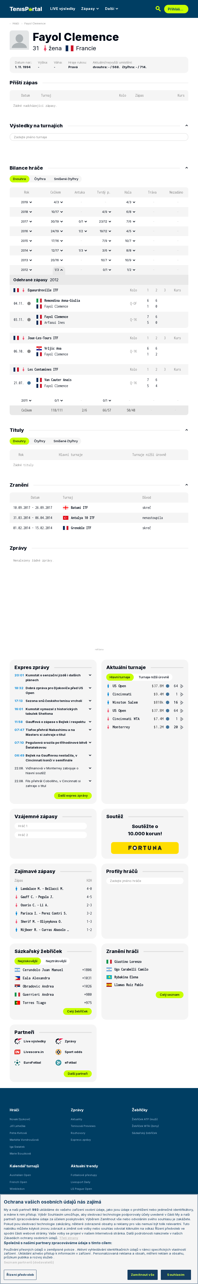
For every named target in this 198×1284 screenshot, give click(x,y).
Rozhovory (78, 1133)
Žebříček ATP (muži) (145, 1119)
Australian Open (20, 1175)
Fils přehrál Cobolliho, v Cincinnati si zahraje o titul (53, 783)
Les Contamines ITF (43, 369)
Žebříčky (140, 1110)
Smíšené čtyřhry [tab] (66, 179)
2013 (24, 260)
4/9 (104, 212)
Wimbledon (17, 1188)
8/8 (128, 250)
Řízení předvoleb (20, 1275)
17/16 (55, 241)
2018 (24, 212)
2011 (24, 400)
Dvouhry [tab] (19, 441)
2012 (24, 270)
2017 (24, 221)
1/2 (81, 231)
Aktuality (76, 1119)
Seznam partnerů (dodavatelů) (29, 1262)
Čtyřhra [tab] (40, 179)
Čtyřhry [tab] (39, 441)
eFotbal (71, 1062)
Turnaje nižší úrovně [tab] (154, 677)
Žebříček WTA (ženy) (145, 1126)
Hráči (16, 23)
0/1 (81, 221)
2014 (24, 250)
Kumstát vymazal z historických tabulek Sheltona (52, 711)
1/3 (81, 250)
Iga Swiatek (17, 1146)
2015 (24, 241)
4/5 (128, 231)
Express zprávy (81, 1139)
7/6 (128, 221)
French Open (18, 1182)
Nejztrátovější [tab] (56, 961)
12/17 (55, 250)
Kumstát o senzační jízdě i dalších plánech (53, 677)
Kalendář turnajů (24, 1166)
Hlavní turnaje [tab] (120, 677)
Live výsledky (35, 1041)
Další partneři (78, 1073)
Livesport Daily (80, 1182)
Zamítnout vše (142, 1275)
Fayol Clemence (35, 23)
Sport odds (73, 1052)
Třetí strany (68, 1238)
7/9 (104, 241)
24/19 (55, 231)
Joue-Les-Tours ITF (43, 338)
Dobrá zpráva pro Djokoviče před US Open (54, 690)
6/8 (128, 212)
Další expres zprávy (73, 795)
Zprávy (70, 1041)
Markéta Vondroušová (24, 1139)
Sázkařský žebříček (144, 1133)
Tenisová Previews (83, 1126)
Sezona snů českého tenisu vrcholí (54, 701)
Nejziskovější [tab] (27, 961)
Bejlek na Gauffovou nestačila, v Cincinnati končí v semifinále (51, 757)
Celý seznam (169, 994)
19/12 (103, 231)
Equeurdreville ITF (43, 290)
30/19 (55, 221)
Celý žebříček (77, 1011)
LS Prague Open (81, 1188)
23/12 (103, 221)
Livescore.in (34, 1052)
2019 (24, 202)
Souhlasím (175, 1275)
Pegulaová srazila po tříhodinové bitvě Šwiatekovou (56, 745)
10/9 (128, 260)
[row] (99, 202)
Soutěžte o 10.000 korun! (145, 830)
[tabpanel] (99, 301)
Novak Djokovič (20, 1119)
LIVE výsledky (62, 9)
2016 (24, 231)
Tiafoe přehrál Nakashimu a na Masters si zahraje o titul (50, 732)
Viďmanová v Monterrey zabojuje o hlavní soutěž (52, 770)
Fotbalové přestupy (84, 1175)
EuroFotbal (32, 1062)
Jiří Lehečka (17, 1126)
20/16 (55, 260)
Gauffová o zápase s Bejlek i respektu (55, 722)
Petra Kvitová (18, 1133)
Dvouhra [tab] (19, 179)
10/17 (55, 212)
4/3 (56, 202)
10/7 (128, 241)
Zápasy (88, 9)
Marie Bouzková (20, 1153)
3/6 (104, 250)
